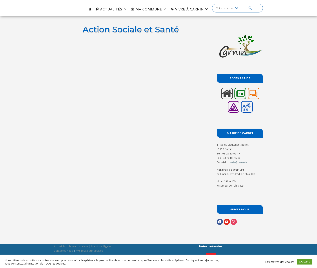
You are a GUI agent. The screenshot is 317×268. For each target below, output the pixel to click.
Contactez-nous (63, 250)
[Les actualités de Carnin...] (240, 99)
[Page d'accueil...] (227, 99)
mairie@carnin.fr (237, 162)
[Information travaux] (233, 112)
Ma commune (149, 9)
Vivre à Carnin (189, 9)
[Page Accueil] (90, 9)
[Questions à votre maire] (253, 99)
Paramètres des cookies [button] (279, 261)
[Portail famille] (246, 112)
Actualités (111, 9)
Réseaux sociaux (78, 246)
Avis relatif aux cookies (89, 250)
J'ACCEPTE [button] (304, 261)
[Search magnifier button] (250, 8)
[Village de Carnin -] (240, 57)
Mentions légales (101, 246)
